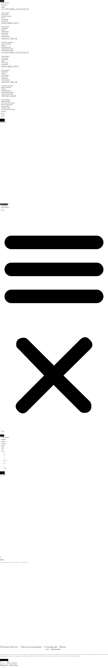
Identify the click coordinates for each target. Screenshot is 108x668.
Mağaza (3, 7)
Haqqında (3, 439)
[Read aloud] (2, 660)
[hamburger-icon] (2, 1)
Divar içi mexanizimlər (12, 663)
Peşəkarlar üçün (5, 3)
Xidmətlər (3, 111)
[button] (54, 321)
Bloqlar (3, 113)
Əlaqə (2, 116)
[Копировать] (6, 660)
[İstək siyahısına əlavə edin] (2, 558)
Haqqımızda (4, 5)
